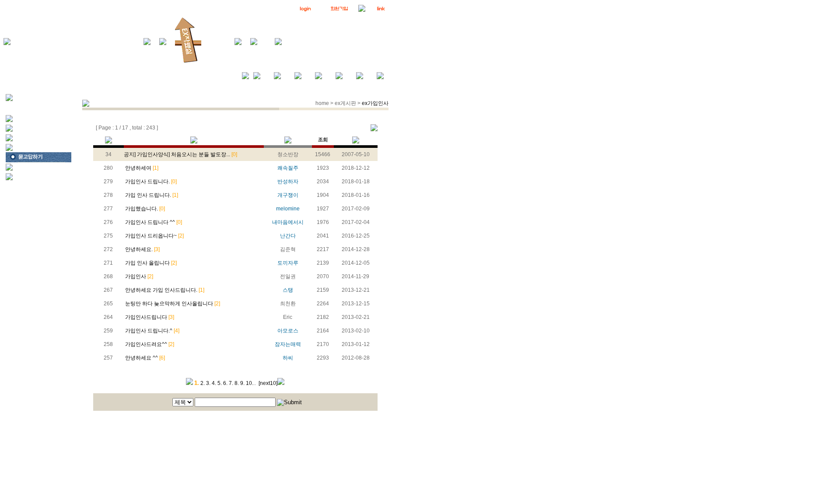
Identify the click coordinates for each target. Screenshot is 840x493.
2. (202, 383)
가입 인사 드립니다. (151, 195)
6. (225, 383)
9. (242, 383)
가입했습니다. (144, 209)
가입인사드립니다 (149, 317)
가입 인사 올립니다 (150, 263)
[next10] (268, 383)
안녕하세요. (142, 249)
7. (231, 383)
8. (236, 383)
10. (249, 383)
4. (214, 383)
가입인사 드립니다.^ (151, 331)
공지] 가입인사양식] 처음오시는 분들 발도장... (180, 154)
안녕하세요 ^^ (144, 358)
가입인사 (138, 276)
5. (219, 383)
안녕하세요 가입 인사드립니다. (164, 290)
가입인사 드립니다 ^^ (153, 222)
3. (208, 383)
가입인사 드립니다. (150, 181)
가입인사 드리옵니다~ (154, 236)
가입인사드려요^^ (149, 344)
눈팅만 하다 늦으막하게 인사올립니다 (172, 304)
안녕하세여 (141, 168)
